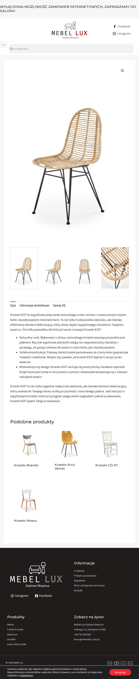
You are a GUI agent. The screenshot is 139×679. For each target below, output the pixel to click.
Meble (10, 624)
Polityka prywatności (85, 575)
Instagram (123, 34)
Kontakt (78, 590)
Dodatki (11, 639)
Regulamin (79, 580)
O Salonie (79, 570)
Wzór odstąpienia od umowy (89, 585)
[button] (122, 70)
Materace (12, 634)
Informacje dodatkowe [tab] (34, 305)
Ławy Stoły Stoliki (16, 644)
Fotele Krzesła (15, 629)
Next (128, 268)
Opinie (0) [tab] (59, 305)
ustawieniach (26, 675)
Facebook (123, 26)
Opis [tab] (13, 305)
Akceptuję (120, 672)
